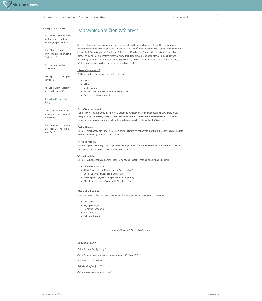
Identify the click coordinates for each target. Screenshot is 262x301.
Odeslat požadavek (140, 230)
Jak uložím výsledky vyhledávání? (55, 67)
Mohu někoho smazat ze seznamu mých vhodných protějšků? (57, 114)
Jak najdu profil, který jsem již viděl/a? (58, 78)
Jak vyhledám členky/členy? (56, 101)
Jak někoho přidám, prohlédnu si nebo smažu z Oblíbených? (58, 53)
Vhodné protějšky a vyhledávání (92, 17)
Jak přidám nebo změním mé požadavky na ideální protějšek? (57, 128)
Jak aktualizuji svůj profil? (90, 266)
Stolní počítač (68, 17)
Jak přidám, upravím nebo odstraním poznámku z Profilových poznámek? (58, 39)
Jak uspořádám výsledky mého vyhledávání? (57, 89)
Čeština (212, 294)
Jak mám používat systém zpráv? (94, 272)
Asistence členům (51, 17)
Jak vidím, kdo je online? (89, 260)
